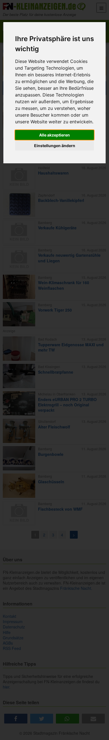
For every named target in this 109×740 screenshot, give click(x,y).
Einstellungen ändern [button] (54, 145)
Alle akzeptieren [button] (54, 135)
